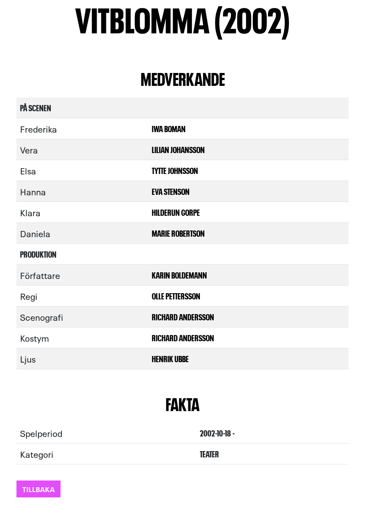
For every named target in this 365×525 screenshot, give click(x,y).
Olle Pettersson (176, 295)
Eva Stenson (171, 191)
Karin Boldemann (179, 274)
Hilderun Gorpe (176, 212)
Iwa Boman (169, 128)
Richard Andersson (183, 316)
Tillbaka (38, 489)
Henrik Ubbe (170, 358)
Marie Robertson (178, 232)
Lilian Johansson (178, 149)
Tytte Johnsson (175, 170)
